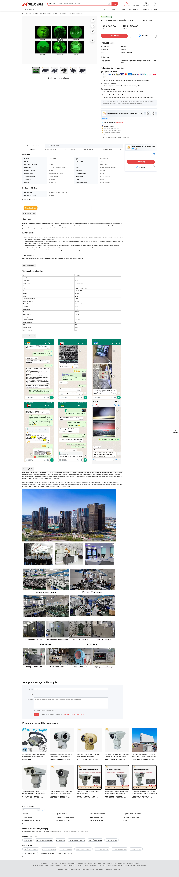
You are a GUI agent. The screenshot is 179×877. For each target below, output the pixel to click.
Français (65, 865)
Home (23, 13)
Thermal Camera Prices (101, 849)
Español (52, 865)
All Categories (29, 9)
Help (123, 9)
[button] (117, 149)
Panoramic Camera (111, 840)
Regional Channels (111, 863)
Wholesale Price (92, 863)
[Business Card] (154, 154)
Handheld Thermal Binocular (131, 817)
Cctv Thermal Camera (30, 853)
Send (36, 714)
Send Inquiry (114, 36)
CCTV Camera (62, 13)
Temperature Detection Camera (65, 817)
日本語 (110, 865)
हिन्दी (115, 865)
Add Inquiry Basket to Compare (60, 78)
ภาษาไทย (120, 865)
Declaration (109, 869)
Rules (155, 9)
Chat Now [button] (144, 36)
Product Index (121, 863)
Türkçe (126, 865)
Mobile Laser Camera (96, 817)
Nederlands (93, 865)
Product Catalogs (48, 810)
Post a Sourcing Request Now (74, 714)
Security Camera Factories (83, 849)
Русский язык (72, 865)
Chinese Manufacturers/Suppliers (67, 863)
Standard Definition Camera (77, 840)
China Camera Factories (49, 849)
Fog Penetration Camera (63, 820)
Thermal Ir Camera (135, 849)
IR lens (125, 820)
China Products (53, 863)
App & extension (134, 9)
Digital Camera (60, 840)
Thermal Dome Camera (96, 820)
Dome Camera (28, 840)
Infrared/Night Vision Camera (75, 13)
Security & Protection (33, 13)
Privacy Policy (117, 869)
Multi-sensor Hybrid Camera (30, 820)
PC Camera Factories (66, 849)
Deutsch (86, 865)
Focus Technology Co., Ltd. (77, 869)
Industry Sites (101, 863)
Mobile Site (130, 863)
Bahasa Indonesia (141, 865)
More (24, 857)
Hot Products (43, 863)
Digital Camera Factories (31, 849)
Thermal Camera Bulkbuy (65, 853)
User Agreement (100, 869)
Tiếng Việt (132, 865)
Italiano (80, 865)
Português (58, 865)
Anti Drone (25, 814)
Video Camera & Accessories (44, 840)
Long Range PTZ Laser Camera (132, 814)
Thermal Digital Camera (47, 853)
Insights (137, 863)
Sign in (155, 5)
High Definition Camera (95, 840)
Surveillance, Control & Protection (48, 13)
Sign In (104, 137)
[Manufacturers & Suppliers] (32, 4)
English (46, 865)
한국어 (104, 865)
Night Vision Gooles (61, 814)
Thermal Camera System (119, 849)
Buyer (114, 9)
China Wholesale (82, 863)
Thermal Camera (27, 817)
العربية (99, 865)
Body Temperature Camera (97, 814)
